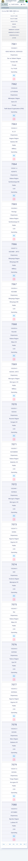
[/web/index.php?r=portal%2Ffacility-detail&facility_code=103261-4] (14, 195)
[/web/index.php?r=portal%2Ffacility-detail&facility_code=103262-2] (14, 155)
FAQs (24, 4)
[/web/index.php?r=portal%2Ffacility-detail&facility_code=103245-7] (14, 636)
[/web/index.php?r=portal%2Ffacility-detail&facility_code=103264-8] (14, 115)
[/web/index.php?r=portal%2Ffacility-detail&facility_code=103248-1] (14, 516)
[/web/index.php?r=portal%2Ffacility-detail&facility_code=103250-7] (14, 476)
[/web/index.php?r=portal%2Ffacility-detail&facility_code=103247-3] (14, 556)
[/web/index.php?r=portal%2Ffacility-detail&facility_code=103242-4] (14, 756)
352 (21, 844)
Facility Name (13, 18)
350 (13, 844)
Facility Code (14, 16)
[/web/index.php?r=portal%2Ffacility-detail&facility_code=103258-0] (14, 235)
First (4, 844)
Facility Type (14, 21)
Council (14, 27)
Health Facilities (15, 4)
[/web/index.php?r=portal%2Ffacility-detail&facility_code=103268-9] (14, 75)
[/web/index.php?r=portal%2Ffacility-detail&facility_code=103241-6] (14, 796)
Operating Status (14, 35)
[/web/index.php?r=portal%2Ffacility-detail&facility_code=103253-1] (14, 436)
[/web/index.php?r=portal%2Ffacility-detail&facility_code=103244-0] (14, 676)
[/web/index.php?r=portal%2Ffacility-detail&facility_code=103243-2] (14, 716)
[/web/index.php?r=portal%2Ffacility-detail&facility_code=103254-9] (14, 396)
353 (24, 844)
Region (14, 24)
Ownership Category (14, 29)
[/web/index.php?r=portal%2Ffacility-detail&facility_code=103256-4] (14, 316)
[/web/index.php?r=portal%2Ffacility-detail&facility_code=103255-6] (14, 356)
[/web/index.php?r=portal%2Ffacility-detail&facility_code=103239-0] (14, 836)
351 (17, 844)
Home (5, 4)
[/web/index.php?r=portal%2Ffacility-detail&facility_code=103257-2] (14, 276)
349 (10, 844)
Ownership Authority (14, 32)
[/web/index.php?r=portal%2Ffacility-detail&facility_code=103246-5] (14, 596)
